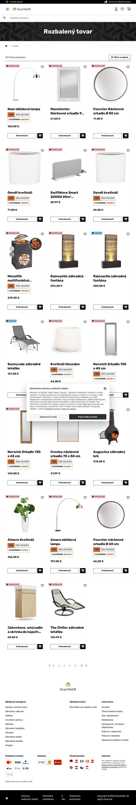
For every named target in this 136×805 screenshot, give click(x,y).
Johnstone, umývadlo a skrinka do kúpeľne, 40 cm (25, 630)
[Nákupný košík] (129, 9)
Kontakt (105, 707)
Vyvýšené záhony (14, 720)
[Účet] (116, 9)
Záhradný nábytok (14, 711)
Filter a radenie (121, 57)
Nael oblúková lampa (24, 109)
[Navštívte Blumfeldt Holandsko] (76, 767)
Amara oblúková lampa (63, 542)
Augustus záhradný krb (109, 454)
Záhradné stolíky (13, 737)
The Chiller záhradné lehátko (67, 630)
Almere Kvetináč (21, 540)
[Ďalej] (86, 665)
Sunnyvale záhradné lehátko (24, 366)
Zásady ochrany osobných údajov (114, 765)
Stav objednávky (110, 715)
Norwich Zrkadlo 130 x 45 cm (109, 366)
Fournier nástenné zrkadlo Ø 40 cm (108, 542)
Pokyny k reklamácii (111, 731)
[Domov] (8, 46)
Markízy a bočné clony (16, 707)
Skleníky (9, 724)
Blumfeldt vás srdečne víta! (83, 707)
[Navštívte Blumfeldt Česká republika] (81, 767)
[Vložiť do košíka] (40, 135)
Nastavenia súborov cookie (115, 740)
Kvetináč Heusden (65, 364)
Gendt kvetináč (20, 192)
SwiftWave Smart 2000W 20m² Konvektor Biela (64, 195)
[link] (25, 84)
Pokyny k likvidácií (111, 735)
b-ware (15, 46)
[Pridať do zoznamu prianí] (42, 66)
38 (81, 665)
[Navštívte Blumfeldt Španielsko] (92, 761)
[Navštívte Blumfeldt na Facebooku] (6, 798)
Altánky (9, 715)
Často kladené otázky (112, 711)
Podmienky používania (110, 767)
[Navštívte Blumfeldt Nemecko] (71, 761)
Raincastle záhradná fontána (66, 278)
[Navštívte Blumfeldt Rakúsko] (76, 761)
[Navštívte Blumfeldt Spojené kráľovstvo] (71, 767)
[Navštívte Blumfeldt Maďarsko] (87, 767)
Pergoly (9, 745)
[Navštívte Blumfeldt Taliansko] (87, 761)
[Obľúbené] (122, 9)
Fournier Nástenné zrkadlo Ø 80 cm (108, 111)
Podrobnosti (22, 136)
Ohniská (9, 732)
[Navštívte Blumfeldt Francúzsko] (81, 761)
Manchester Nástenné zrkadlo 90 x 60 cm (67, 111)
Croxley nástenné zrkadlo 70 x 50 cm (65, 454)
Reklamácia (107, 720)
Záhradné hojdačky (15, 728)
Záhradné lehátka (14, 741)
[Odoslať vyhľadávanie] (4, 17)
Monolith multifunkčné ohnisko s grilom (21, 278)
